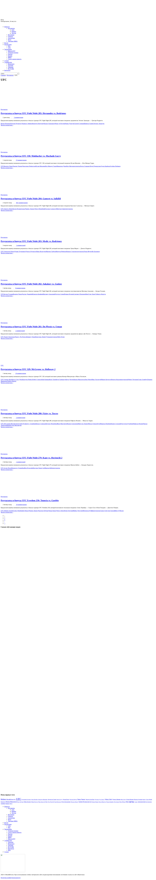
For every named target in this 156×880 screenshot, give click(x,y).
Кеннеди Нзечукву (38, 123)
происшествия (142, 801)
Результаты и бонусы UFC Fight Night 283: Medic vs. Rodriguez (31, 241)
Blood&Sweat (10, 799)
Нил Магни (69, 166)
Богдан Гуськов (8, 294)
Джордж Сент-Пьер (90, 799)
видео (131, 801)
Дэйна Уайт (108, 799)
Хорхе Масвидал (102, 801)
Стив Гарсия (111, 510)
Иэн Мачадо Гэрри (51, 166)
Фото (9, 39)
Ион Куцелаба (28, 468)
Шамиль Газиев (88, 123)
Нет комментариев (22, 202)
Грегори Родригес (15, 123)
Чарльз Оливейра (110, 801)
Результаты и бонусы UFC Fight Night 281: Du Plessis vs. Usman (31, 326)
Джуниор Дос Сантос (99, 799)
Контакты (7, 70)
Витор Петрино (5, 123)
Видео (6, 43)
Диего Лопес (60, 510)
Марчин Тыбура (51, 251)
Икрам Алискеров (72, 424)
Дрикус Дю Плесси (21, 337)
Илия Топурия (68, 510)
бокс (127, 802)
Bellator (14, 31)
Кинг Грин (52, 379)
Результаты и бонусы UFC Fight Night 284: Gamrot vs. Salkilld (31, 198)
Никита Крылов (116, 379)
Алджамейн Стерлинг (26, 799)
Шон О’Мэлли (119, 510)
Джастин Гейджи (43, 510)
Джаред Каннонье (9, 337)
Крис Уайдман (20, 801)
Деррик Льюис (33, 510)
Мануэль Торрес (83, 424)
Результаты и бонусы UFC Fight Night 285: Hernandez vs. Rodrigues (33, 113)
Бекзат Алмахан (41, 424)
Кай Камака (45, 379)
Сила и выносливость (14, 59)
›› (4, 523)
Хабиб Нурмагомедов (85, 801)
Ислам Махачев (40, 166)
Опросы (10, 36)
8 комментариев (20, 288)
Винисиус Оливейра (17, 468)
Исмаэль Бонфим (37, 294)
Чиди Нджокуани (95, 166)
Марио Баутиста (106, 379)
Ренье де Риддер (60, 123)
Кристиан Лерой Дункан (43, 337)
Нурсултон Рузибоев (126, 424)
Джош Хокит (52, 510)
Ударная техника (13, 52)
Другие (14, 33)
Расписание (8, 44)
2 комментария (20, 417)
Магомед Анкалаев (49, 294)
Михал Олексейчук (94, 424)
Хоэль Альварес (85, 166)
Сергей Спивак (79, 123)
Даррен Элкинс (29, 209)
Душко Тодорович (20, 251)
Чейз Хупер (61, 337)
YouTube (10, 65)
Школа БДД (11, 51)
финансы (7, 803)
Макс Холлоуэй (96, 379)
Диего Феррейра (39, 209)
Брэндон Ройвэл (27, 379)
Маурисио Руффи (88, 510)
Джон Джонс (81, 799)
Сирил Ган (103, 510)
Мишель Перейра (105, 424)
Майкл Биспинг (27, 801)
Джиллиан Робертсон (28, 166)
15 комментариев (21, 160)
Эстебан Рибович (115, 166)
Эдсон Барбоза (105, 166)
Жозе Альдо (123, 799)
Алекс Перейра (18, 510)
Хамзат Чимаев (95, 801)
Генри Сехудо (59, 799)
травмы (3, 803)
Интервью (11, 35)
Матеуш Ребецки (61, 251)
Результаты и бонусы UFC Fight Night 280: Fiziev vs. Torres (29, 413)
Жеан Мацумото (62, 424)
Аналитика (11, 38)
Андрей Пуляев (22, 424)
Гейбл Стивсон (37, 379)
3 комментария (18, 117)
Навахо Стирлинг (71, 251)
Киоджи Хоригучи (39, 468)
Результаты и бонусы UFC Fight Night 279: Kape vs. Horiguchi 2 (31, 458)
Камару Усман (31, 337)
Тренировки (8, 49)
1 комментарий (20, 245)
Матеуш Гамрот (61, 209)
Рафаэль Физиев (138, 424)
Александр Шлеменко (42, 799)
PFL (9, 46)
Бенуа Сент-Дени (17, 379)
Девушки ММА (13, 41)
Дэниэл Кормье (116, 799)
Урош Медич (88, 251)
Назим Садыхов (115, 424)
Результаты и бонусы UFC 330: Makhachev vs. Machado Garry (31, 156)
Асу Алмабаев (31, 424)
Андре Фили (7, 468)
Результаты (11, 28)
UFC (13, 30)
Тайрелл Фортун (101, 294)
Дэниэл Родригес (31, 251)
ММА (10, 57)
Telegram (10, 67)
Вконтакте (11, 64)
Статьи (6, 60)
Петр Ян (52, 801)
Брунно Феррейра (51, 424)
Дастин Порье (66, 799)
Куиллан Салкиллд (50, 209)
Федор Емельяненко (66, 801)
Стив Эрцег (92, 294)
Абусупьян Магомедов (11, 424)
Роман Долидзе (69, 123)
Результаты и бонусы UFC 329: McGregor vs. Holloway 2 (28, 369)
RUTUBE (11, 69)
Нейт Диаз (47, 801)
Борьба (10, 56)
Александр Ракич (9, 251)
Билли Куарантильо (19, 209)
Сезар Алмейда (142, 379)
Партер (10, 54)
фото (11, 803)
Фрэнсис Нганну (74, 801)
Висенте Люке (8, 166)
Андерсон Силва (52, 799)
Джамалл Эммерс (26, 123)
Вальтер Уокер (17, 294)
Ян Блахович (96, 251)
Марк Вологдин (41, 251)
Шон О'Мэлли (122, 801)
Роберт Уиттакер (133, 379)
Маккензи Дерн (61, 166)
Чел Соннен (116, 801)
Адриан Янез (8, 379)
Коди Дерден (70, 379)
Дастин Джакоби (27, 294)
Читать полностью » (7, 125)
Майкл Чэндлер (78, 510)
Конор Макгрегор (79, 379)
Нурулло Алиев (59, 294)
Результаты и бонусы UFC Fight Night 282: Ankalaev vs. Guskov (31, 284)
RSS (9, 850)
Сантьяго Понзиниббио (81, 294)
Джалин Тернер (17, 166)
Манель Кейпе (49, 468)
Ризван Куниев (69, 294)
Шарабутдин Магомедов (13, 425)
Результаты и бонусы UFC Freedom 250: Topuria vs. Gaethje (30, 500)
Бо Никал (26, 510)
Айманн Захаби (8, 510)
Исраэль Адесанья (138, 799)
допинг (135, 801)
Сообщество (8, 62)
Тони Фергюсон (57, 801)
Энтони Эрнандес (98, 123)
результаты (76, 166)
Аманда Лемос (8, 209)
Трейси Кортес (11, 381)
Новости (7, 26)
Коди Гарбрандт (61, 379)
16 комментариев (20, 373)
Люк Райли (88, 379)
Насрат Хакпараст (49, 123)
